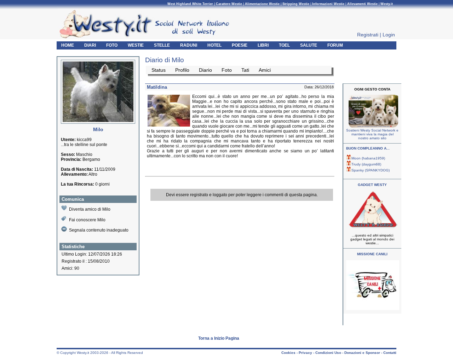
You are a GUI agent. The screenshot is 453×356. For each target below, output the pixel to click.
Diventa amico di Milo (89, 209)
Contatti (389, 353)
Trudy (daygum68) (366, 164)
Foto (227, 70)
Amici (265, 70)
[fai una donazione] (372, 126)
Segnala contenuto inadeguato (98, 230)
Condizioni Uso (328, 353)
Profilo (182, 70)
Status (158, 70)
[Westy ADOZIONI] (372, 309)
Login (389, 34)
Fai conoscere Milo (87, 219)
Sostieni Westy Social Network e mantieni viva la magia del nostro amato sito (372, 134)
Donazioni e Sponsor (362, 353)
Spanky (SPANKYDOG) (370, 170)
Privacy (305, 353)
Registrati (367, 34)
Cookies (288, 353)
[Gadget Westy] (372, 227)
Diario (205, 70)
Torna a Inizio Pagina (218, 338)
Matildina (157, 87)
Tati (245, 70)
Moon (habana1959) (368, 158)
